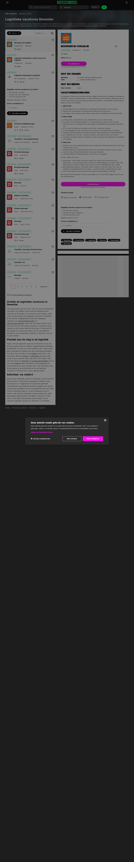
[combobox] (105, 420)
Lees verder (93, 428)
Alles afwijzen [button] (72, 438)
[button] (67, 432)
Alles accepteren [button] (93, 438)
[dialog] (67, 431)
